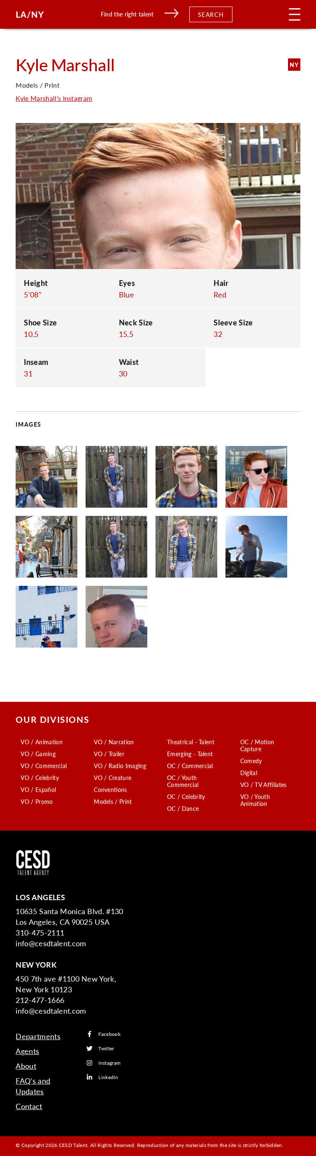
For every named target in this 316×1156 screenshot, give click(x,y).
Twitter (106, 1048)
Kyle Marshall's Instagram (54, 98)
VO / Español (38, 789)
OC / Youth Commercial (182, 781)
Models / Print (113, 801)
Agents (27, 1051)
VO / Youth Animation (255, 800)
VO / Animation (41, 742)
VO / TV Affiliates (263, 784)
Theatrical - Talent (190, 742)
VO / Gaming (38, 754)
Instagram (109, 1063)
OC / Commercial (190, 765)
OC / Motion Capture (257, 745)
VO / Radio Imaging (120, 765)
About (26, 1066)
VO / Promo (37, 801)
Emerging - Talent (190, 754)
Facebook (109, 1034)
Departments (38, 1036)
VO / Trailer (109, 754)
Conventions (110, 789)
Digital (248, 772)
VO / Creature (112, 777)
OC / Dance (183, 808)
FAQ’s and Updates (33, 1085)
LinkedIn (108, 1077)
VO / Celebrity (39, 777)
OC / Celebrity (186, 796)
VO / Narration (114, 742)
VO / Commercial (44, 765)
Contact (29, 1106)
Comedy (251, 761)
